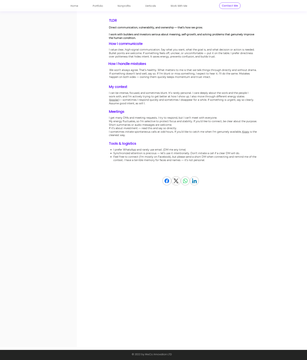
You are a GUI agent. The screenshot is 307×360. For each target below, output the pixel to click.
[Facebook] (167, 181)
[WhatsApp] (185, 181)
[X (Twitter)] (176, 181)
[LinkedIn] (194, 181)
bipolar (114, 99)
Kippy (245, 131)
